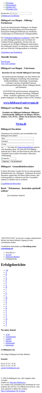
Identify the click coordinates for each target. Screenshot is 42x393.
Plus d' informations (8, 391)
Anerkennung (11, 337)
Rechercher (5, 13)
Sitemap (9, 341)
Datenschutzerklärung (26, 147)
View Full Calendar (8, 64)
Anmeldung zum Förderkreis (11, 52)
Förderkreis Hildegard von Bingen (17, 38)
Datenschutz (10, 343)
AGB (8, 335)
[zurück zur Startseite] (10, 16)
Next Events (5, 61)
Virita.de (21, 123)
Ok (17, 391)
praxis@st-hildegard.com (10, 368)
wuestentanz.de (7, 249)
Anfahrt (8, 339)
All (7, 270)
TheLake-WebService (17, 382)
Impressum (10, 345)
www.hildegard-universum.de (21, 102)
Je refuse (22, 391)
